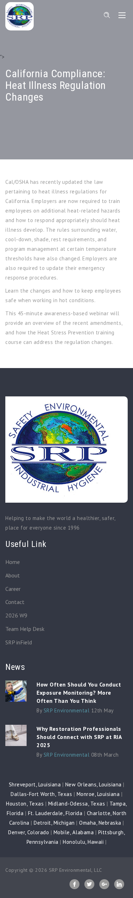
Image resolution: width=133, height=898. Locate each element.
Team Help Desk (24, 628)
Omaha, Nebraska (100, 822)
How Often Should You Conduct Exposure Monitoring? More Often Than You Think (79, 692)
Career (13, 588)
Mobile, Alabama (74, 832)
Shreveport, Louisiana (35, 784)
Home (12, 561)
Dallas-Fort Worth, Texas (41, 794)
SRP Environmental (67, 710)
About (12, 575)
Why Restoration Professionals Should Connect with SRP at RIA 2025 (79, 737)
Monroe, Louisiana (98, 794)
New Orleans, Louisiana (93, 784)
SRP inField (18, 642)
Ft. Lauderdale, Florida (55, 813)
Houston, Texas (25, 803)
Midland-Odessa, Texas (76, 803)
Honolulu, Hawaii (83, 841)
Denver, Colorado (28, 832)
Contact (14, 601)
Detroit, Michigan (54, 822)
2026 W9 (16, 615)
